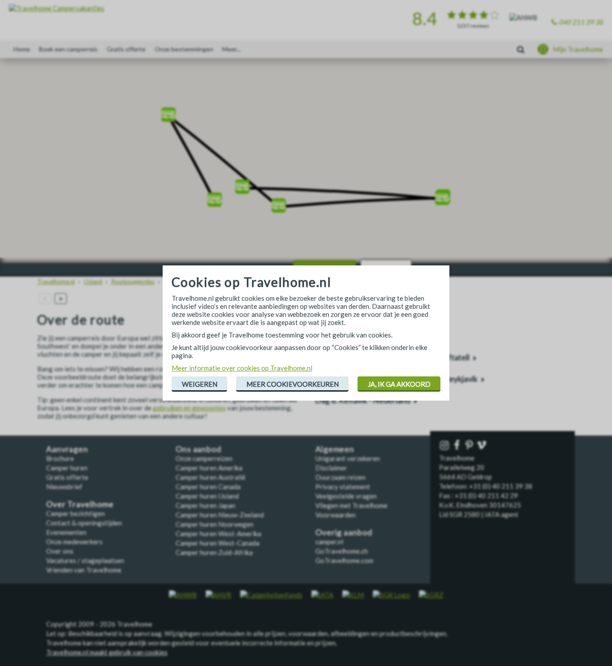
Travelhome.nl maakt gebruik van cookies (107, 652)
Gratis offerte (126, 49)
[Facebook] (458, 445)
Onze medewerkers (74, 542)
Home (21, 49)
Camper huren (66, 468)
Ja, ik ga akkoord (399, 384)
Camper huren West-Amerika (218, 533)
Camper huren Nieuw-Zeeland (220, 515)
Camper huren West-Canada (217, 543)
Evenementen (66, 532)
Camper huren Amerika (209, 468)
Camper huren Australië (211, 477)
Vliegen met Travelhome (351, 505)
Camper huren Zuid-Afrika (214, 552)
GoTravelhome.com (344, 560)
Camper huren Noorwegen (215, 524)
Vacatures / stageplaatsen (85, 560)
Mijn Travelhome (578, 49)
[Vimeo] (482, 445)
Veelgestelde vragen (346, 496)
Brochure (60, 458)
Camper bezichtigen (75, 513)
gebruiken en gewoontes (189, 408)
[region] (306, 161)
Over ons (59, 551)
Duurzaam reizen (340, 477)
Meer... (231, 49)
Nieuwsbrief (64, 486)
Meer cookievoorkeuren (292, 384)
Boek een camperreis (68, 49)
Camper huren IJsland (207, 496)
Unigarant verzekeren (347, 458)
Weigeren (199, 384)
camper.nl (329, 542)
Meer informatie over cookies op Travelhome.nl (242, 368)
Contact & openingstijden (84, 523)
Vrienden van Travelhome (83, 570)
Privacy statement (342, 486)
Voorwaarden (335, 515)
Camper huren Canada (208, 486)
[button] (214, 196)
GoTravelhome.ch (341, 551)
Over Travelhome (80, 504)
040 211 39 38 (581, 22)
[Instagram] (445, 445)
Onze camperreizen (204, 458)
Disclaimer (331, 468)
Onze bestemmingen (184, 49)
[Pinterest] (470, 445)
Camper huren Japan (205, 505)
